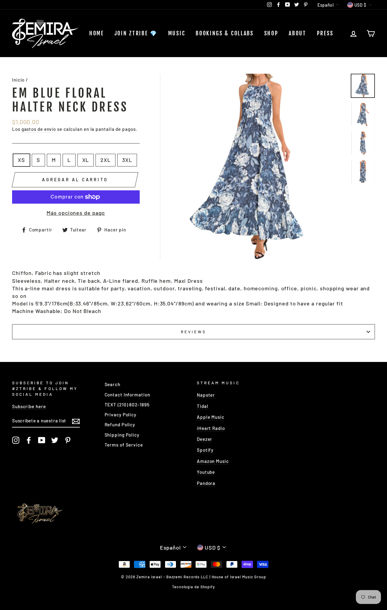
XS (21, 160)
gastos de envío (38, 129)
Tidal (202, 406)
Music (176, 33)
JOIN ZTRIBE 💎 (136, 33)
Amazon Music (213, 461)
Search (112, 384)
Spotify (205, 450)
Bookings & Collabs (225, 33)
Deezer (204, 439)
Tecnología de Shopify (193, 586)
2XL (105, 160)
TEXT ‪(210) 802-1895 (127, 404)
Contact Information (127, 394)
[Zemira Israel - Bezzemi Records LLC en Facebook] (28, 440)
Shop (271, 33)
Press (325, 33)
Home (96, 33)
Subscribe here (29, 406)
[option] (253, 167)
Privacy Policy (121, 414)
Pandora (206, 483)
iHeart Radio (211, 428)
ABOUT (297, 33)
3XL (127, 160)
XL (85, 160)
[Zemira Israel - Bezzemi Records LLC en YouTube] (41, 440)
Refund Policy (120, 424)
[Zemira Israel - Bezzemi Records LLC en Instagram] (15, 440)
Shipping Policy (122, 434)
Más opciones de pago (76, 212)
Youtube (206, 472)
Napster (206, 395)
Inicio (18, 79)
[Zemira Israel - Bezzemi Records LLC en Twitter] (54, 440)
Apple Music (210, 417)
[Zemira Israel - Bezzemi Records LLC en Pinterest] (67, 440)
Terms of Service (124, 444)
